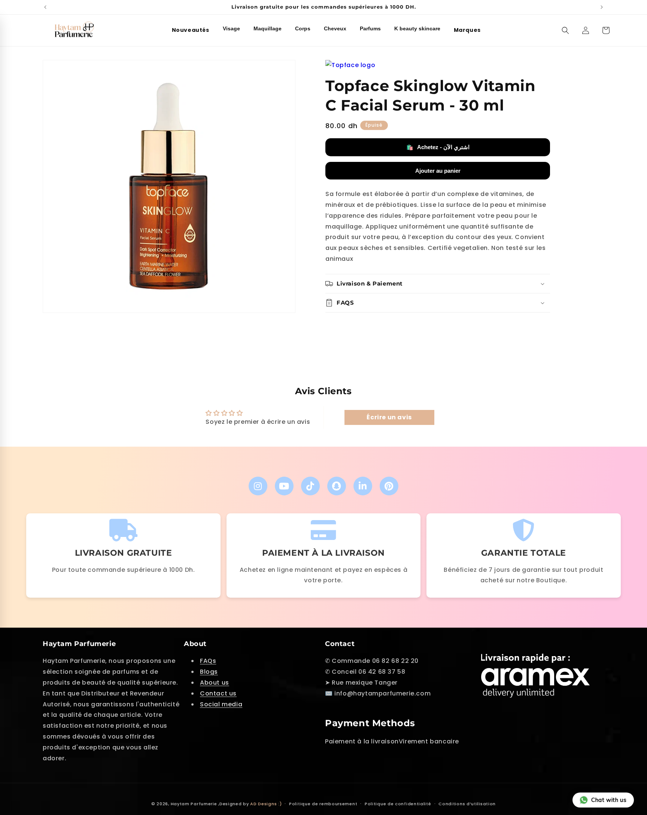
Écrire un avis (389, 417)
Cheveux (335, 28)
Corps (302, 28)
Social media (221, 704)
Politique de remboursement (323, 803)
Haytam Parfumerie (194, 804)
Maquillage (267, 28)
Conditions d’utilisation (467, 803)
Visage (231, 28)
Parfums (370, 28)
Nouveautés (190, 30)
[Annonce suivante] (601, 7)
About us (214, 682)
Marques (467, 30)
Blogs (209, 671)
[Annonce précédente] (45, 7)
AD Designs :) (266, 804)
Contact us (218, 693)
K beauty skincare (417, 28)
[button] (565, 30)
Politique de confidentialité (398, 803)
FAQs (208, 661)
